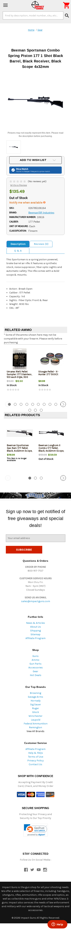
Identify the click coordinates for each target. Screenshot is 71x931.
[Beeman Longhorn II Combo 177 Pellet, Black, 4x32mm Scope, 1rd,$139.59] (51, 433)
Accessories (35, 667)
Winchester (35, 715)
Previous (8, 404)
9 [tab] (55, 404)
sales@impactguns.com (35, 601)
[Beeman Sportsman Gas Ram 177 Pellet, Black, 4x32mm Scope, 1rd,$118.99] (20, 433)
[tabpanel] (20, 372)
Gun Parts (35, 663)
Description (18, 244)
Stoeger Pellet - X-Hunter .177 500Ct (48, 373)
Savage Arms (35, 696)
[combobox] (33, 15)
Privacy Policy (35, 760)
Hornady (36, 700)
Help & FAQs (35, 752)
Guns (35, 656)
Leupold (35, 719)
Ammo (35, 659)
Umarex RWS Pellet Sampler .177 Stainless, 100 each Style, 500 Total (19, 375)
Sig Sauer (35, 704)
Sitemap (35, 634)
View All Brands (35, 731)
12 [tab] (35, 410)
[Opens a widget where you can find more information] (57, 924)
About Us (35, 626)
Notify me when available (26, 202)
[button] (35, 830)
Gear (35, 671)
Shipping (35, 630)
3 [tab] (21, 404)
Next (63, 404)
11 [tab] (29, 410)
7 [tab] (44, 404)
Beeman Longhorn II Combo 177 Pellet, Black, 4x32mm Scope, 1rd (51, 449)
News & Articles (35, 622)
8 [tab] (50, 404)
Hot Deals (35, 675)
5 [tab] (32, 404)
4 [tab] (26, 404)
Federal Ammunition (36, 723)
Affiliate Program (35, 638)
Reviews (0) (41, 244)
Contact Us (35, 764)
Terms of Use (35, 756)
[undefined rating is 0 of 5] (18, 181)
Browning (35, 693)
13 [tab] (41, 410)
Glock (35, 712)
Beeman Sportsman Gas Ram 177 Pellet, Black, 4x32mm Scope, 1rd (19, 449)
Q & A (18, 250)
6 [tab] (38, 404)
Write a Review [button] (18, 185)
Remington (35, 727)
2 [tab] (15, 404)
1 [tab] (29, 478)
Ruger (35, 708)
